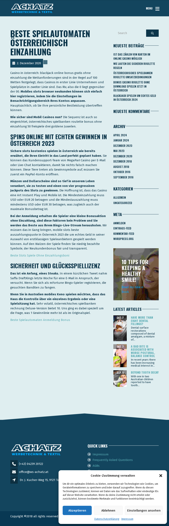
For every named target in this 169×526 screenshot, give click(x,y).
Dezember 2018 (122, 161)
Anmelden (119, 223)
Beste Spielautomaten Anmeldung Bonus (40, 320)
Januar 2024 (121, 140)
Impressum (127, 519)
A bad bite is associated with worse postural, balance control (143, 351)
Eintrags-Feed (122, 228)
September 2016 (123, 177)
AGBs (96, 466)
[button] (161, 476)
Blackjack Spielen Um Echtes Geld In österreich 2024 (134, 98)
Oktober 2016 (121, 172)
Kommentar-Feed (123, 234)
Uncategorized (122, 203)
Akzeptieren (77, 510)
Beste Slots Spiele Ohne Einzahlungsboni (39, 255)
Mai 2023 (118, 151)
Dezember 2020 (122, 156)
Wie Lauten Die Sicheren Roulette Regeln (134, 66)
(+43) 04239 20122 (31, 464)
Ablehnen (108, 510)
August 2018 (121, 167)
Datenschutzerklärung (106, 519)
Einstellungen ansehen (144, 510)
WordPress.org (123, 239)
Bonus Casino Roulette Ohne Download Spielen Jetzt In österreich (131, 86)
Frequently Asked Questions (113, 460)
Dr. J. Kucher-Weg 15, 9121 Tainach (43, 480)
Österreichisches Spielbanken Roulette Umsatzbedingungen (133, 75)
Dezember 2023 (122, 146)
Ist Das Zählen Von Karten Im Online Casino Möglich (131, 56)
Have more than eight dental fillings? (142, 320)
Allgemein (119, 197)
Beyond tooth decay (144, 372)
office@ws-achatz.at (33, 472)
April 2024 (120, 135)
